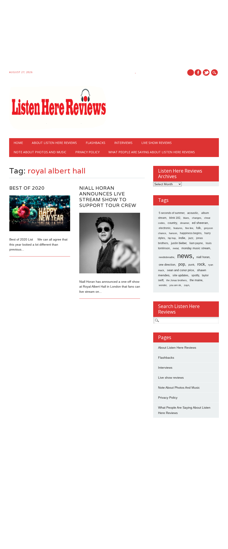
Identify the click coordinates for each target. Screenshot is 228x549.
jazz (190, 238)
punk (191, 264)
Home (18, 143)
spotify (195, 275)
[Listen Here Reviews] (58, 129)
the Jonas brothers (176, 280)
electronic (165, 228)
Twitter (206, 72)
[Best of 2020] (39, 230)
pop (181, 264)
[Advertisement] (114, 36)
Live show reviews (156, 143)
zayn (186, 285)
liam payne (196, 243)
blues (186, 218)
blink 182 (174, 217)
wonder (163, 285)
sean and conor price (180, 270)
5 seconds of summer (171, 213)
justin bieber (178, 243)
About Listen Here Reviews (54, 143)
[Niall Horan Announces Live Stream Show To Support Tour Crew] (109, 272)
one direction (167, 264)
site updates (180, 275)
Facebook (198, 72)
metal (176, 248)
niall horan (203, 257)
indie (182, 238)
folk (198, 228)
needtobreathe (166, 257)
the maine (196, 280)
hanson (173, 233)
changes (196, 218)
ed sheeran (200, 223)
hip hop (172, 238)
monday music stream (195, 248)
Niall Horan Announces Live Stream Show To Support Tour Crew (107, 196)
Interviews (123, 143)
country (172, 223)
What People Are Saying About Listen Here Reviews (151, 152)
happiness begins (191, 233)
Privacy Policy (87, 152)
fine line (189, 228)
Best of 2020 (27, 188)
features (177, 228)
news (184, 255)
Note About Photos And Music (40, 152)
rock (201, 264)
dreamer (184, 223)
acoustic (192, 213)
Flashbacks (95, 143)
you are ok (175, 285)
